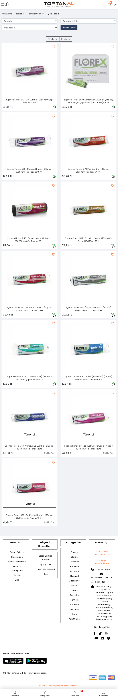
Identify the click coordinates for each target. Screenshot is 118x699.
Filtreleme (52, 39)
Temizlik (75, 599)
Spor (74, 614)
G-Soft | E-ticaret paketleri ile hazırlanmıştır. (59, 685)
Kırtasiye (74, 604)
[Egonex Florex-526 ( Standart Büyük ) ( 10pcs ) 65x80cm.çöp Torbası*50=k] (29, 140)
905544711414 (102, 582)
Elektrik (74, 556)
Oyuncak (74, 609)
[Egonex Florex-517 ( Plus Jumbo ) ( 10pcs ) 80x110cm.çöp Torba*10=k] (88, 140)
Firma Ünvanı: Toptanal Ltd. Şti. (102, 553)
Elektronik (74, 561)
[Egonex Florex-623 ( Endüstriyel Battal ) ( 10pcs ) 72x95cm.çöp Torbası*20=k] (29, 486)
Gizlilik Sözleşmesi (17, 561)
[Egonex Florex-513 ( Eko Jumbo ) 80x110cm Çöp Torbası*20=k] (29, 71)
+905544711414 (102, 569)
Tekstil (74, 590)
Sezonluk (74, 595)
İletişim (17, 575)
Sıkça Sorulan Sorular (46, 557)
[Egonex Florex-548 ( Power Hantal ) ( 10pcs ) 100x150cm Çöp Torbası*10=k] (29, 209)
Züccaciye (74, 580)
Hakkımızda (17, 556)
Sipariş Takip (45, 564)
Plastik (74, 585)
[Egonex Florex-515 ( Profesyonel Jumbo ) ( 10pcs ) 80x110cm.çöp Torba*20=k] (29, 417)
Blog (17, 579)
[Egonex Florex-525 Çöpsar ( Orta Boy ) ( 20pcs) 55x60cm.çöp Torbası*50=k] (88, 348)
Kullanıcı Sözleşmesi (17, 568)
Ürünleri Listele (69, 27)
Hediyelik (74, 566)
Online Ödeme (17, 552)
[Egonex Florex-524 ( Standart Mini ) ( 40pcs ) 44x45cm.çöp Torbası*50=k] (29, 348)
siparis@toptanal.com (102, 577)
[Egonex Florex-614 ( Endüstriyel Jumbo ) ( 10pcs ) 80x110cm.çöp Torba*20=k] (88, 417)
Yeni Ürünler (75, 618)
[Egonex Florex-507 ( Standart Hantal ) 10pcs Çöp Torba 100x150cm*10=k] (88, 209)
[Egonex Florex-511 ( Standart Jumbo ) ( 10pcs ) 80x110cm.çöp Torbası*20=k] (29, 278)
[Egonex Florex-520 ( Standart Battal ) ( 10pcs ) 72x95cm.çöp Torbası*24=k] (88, 278)
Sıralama (65, 39)
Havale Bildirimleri (46, 569)
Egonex (74, 552)
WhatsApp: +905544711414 (102, 562)
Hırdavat (74, 576)
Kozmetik (74, 571)
